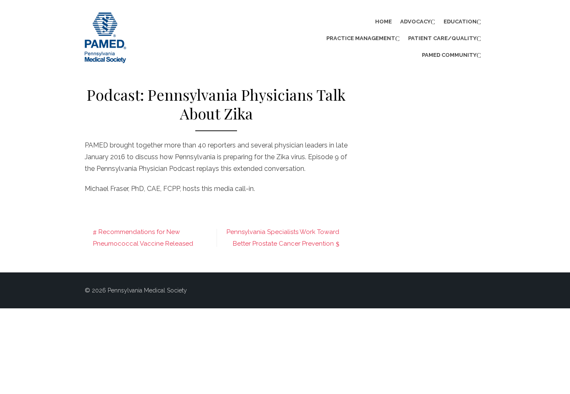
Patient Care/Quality (442, 38)
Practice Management (360, 38)
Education (460, 21)
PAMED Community (449, 55)
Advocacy (415, 21)
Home (383, 21)
